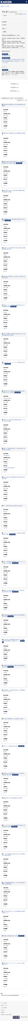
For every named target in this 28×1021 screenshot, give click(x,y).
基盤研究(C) (5, 119)
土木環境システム (18, 61)
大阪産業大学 (5, 820)
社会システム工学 (6, 709)
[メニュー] (26, 2)
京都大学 (5, 443)
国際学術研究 (5, 320)
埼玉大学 (5, 877)
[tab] (14, 84)
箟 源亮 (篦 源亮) (6, 889)
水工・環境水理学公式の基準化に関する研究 (12, 505)
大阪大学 (5, 156)
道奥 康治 (5, 484)
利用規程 (3, 1012)
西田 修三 (5, 111)
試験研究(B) (5, 577)
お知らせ (3, 1010)
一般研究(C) (5, 492)
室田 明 (4, 803)
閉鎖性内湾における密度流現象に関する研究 (12, 798)
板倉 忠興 (5, 511)
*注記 (25, 13)
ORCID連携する (20, 13)
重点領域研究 (5, 605)
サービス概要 (4, 1003)
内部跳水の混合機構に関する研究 (10, 935)
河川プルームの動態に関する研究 (10, 746)
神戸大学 (5, 213)
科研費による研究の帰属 (6, 1014)
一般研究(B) (5, 463)
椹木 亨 (8, 455)
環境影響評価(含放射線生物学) (9, 467)
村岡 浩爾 (5, 283)
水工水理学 (4, 55)
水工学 (9, 55)
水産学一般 (19, 59)
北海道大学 (5, 527)
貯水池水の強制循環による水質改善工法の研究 (13, 718)
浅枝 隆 (4, 861)
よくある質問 (4, 1007)
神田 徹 (4, 197)
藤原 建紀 (5, 426)
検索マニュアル (4, 1005)
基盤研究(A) (5, 177)
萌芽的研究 (5, 291)
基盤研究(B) (5, 205)
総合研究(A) (5, 519)
